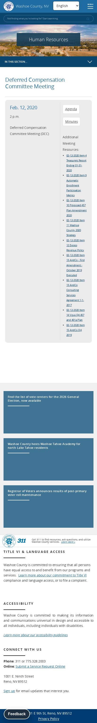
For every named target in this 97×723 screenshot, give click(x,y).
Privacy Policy (48, 718)
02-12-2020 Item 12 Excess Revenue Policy (75, 245)
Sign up (9, 691)
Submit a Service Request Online (40, 666)
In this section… (16, 61)
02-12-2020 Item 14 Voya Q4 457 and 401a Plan (75, 315)
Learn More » (68, 541)
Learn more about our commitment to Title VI (52, 575)
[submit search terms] (88, 19)
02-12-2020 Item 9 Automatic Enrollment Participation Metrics (76, 185)
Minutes (71, 121)
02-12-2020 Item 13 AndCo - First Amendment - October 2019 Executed (75, 265)
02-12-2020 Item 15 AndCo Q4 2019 (75, 330)
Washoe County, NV (26, 6)
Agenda (71, 109)
